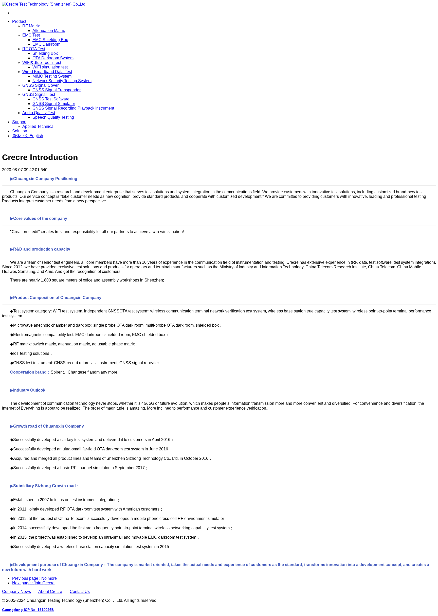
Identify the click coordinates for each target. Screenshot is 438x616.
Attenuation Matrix (48, 30)
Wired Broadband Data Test (47, 71)
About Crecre (50, 591)
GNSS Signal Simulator (53, 103)
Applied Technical (38, 126)
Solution (19, 131)
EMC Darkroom (46, 44)
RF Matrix (31, 26)
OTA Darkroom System (53, 58)
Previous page (34, 578)
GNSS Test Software (50, 99)
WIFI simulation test (50, 67)
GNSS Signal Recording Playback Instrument (73, 108)
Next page (33, 583)
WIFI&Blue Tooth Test (41, 62)
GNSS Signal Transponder (56, 90)
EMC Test (31, 35)
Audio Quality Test (38, 113)
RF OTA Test (33, 49)
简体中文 (20, 136)
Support (19, 122)
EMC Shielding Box (50, 40)
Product (19, 21)
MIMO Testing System (51, 76)
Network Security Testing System (62, 81)
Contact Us (80, 591)
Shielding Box (45, 53)
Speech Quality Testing (53, 117)
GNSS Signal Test (38, 94)
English (36, 136)
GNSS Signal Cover (40, 85)
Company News (16, 591)
